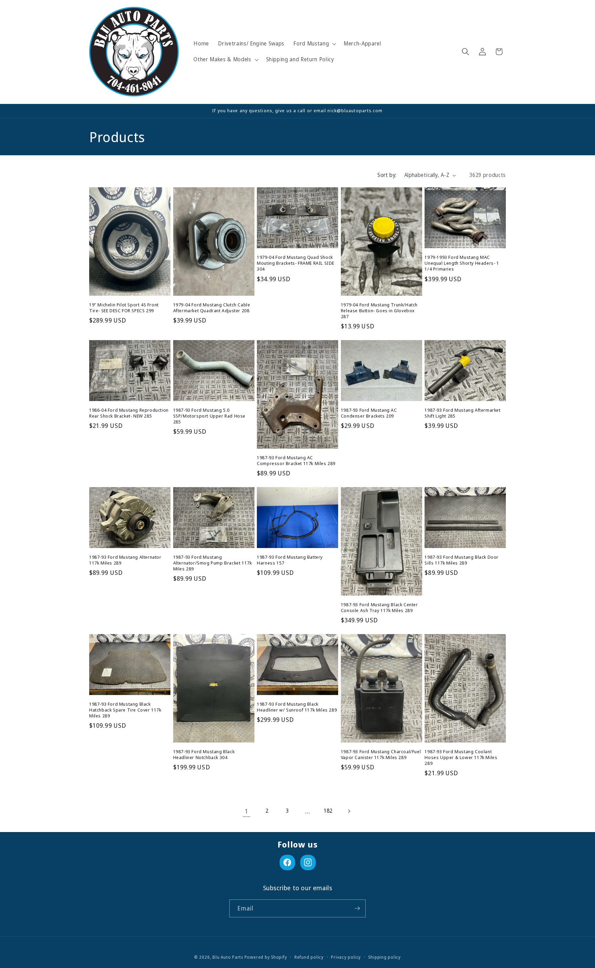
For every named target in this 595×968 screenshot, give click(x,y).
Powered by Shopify (265, 957)
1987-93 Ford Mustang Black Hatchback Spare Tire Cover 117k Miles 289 (125, 710)
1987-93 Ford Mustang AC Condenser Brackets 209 (369, 413)
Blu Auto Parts (227, 957)
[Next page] (348, 811)
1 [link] (246, 811)
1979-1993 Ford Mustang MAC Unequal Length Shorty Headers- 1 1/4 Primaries (462, 263)
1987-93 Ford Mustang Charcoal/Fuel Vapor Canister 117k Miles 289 (381, 754)
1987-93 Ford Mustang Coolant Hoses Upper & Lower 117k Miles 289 (461, 757)
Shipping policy (384, 957)
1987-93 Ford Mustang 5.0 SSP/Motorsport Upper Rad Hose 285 (209, 416)
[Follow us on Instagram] (308, 862)
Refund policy (309, 957)
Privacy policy (346, 957)
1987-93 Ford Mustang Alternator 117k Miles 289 (125, 560)
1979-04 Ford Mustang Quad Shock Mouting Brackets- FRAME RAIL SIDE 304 (295, 263)
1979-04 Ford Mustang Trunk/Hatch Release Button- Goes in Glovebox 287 (379, 310)
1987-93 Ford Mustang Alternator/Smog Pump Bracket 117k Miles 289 (212, 563)
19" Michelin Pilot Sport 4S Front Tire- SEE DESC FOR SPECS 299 (124, 308)
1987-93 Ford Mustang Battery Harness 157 (290, 560)
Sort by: (387, 175)
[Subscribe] (357, 908)
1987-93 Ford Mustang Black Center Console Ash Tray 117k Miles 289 (379, 607)
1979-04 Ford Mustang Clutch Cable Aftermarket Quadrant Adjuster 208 (211, 308)
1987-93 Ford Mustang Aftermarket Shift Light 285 (462, 413)
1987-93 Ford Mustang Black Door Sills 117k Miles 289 (462, 560)
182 (328, 810)
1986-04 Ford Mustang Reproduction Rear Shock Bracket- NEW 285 (129, 413)
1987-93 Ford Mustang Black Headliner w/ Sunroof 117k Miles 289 (297, 707)
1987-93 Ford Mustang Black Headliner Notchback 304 (204, 754)
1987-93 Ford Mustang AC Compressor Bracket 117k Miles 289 (296, 460)
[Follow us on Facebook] (287, 862)
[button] (314, 44)
